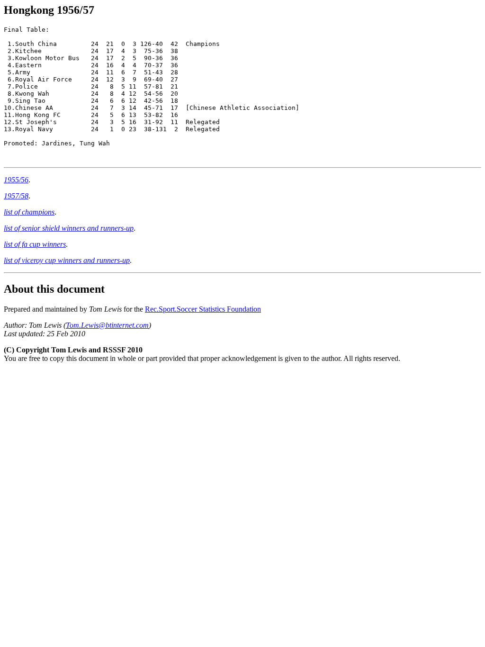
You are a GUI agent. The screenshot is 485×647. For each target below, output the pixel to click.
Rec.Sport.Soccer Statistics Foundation (203, 309)
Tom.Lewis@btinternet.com (107, 325)
